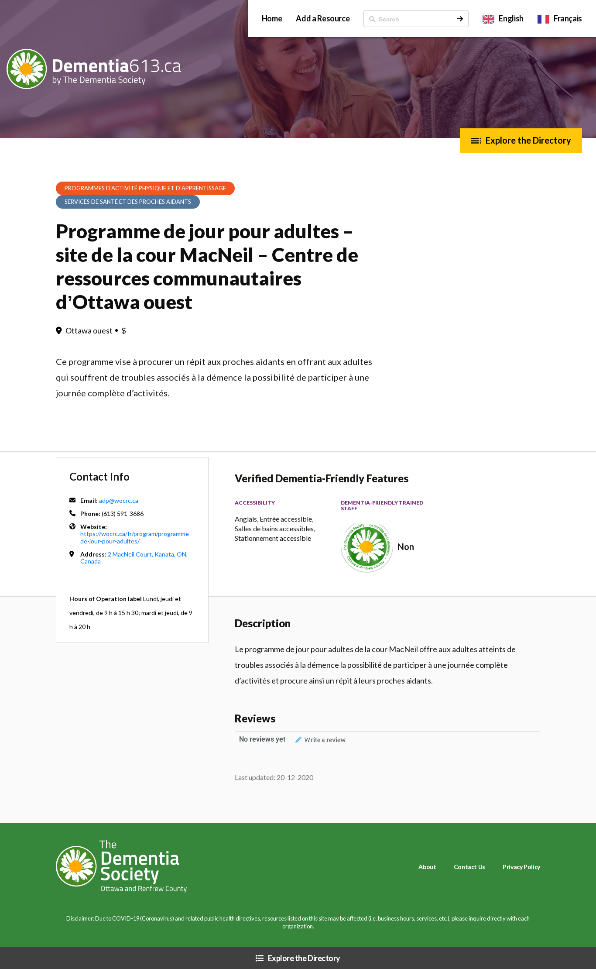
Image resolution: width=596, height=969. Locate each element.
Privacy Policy (521, 866)
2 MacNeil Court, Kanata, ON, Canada (134, 557)
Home (272, 18)
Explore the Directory (528, 140)
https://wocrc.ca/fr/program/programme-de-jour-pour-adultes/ (135, 537)
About (427, 866)
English (511, 18)
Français (568, 18)
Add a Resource (322, 18)
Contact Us (469, 866)
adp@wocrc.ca (118, 500)
